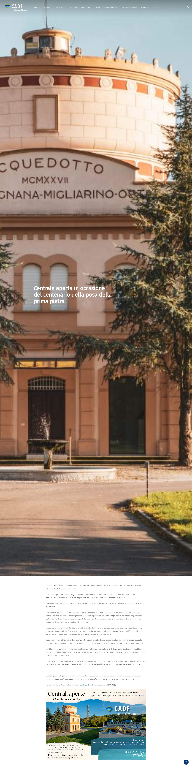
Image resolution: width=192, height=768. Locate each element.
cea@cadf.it (84, 685)
